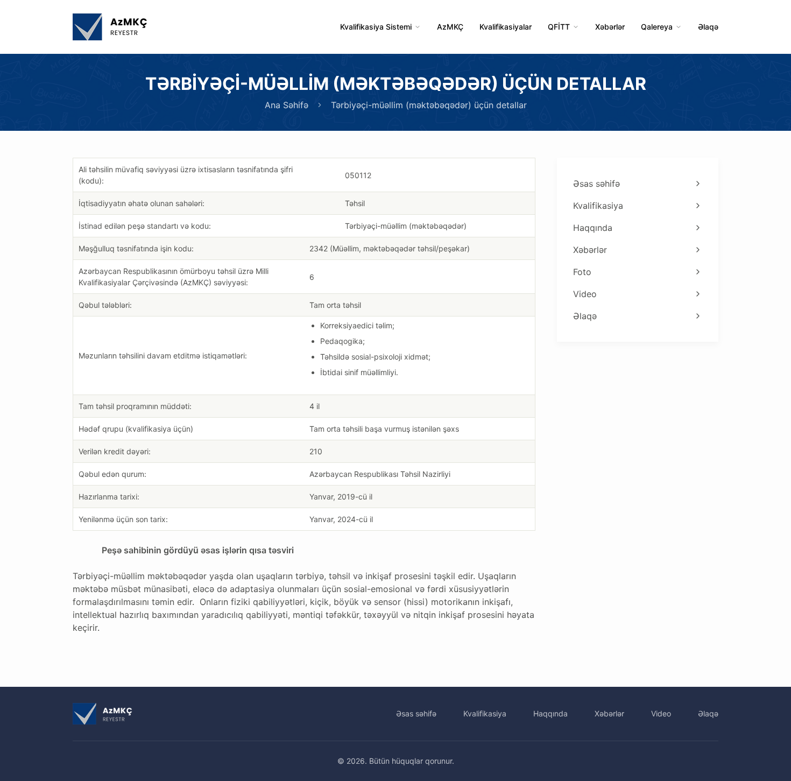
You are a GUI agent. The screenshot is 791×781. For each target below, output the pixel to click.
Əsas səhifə (596, 183)
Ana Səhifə (286, 105)
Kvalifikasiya (598, 205)
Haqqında (592, 227)
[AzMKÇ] (110, 26)
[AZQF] (102, 713)
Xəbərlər (610, 26)
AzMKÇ (450, 26)
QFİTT (559, 26)
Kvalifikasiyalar (505, 26)
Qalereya (657, 26)
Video (585, 294)
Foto (582, 271)
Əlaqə (708, 26)
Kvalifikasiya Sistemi (376, 26)
